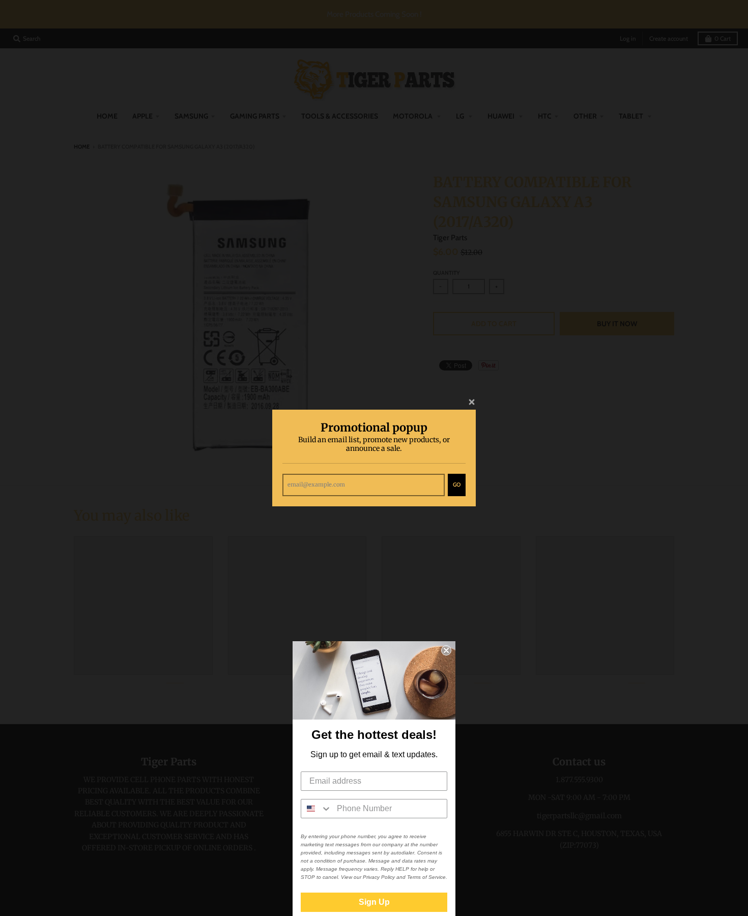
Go (457, 484)
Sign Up (374, 902)
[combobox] (316, 808)
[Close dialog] (446, 650)
